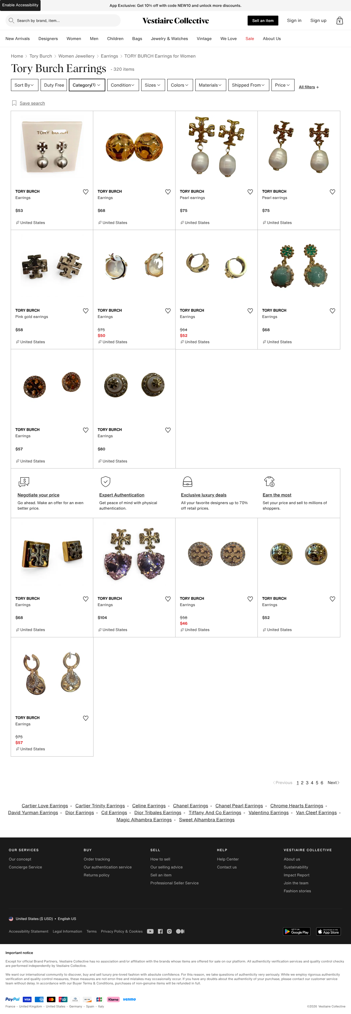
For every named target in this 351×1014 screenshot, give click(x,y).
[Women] (85, 38)
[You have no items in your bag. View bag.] (340, 20)
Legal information (67, 931)
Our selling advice (166, 867)
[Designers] (62, 38)
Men (94, 39)
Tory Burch (40, 56)
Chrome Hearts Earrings (296, 805)
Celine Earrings (149, 805)
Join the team (296, 883)
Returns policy (96, 875)
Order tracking (97, 859)
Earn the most (277, 495)
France (10, 1006)
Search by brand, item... (38, 20)
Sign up (318, 20)
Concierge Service (25, 867)
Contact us (227, 867)
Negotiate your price (39, 495)
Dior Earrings (79, 812)
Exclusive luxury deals (204, 495)
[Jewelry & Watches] (192, 38)
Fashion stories (297, 891)
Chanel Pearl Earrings (239, 805)
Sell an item (263, 20)
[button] (340, 20)
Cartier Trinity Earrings (100, 805)
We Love (228, 39)
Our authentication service (108, 867)
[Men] (103, 38)
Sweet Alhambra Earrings (207, 819)
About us (292, 859)
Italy (101, 1006)
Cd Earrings (114, 812)
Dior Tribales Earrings (157, 812)
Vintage (204, 39)
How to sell (160, 859)
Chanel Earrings (190, 805)
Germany (75, 1006)
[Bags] (146, 38)
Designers (48, 39)
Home (17, 56)
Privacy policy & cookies (122, 931)
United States (56, 1006)
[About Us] (285, 38)
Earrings (109, 56)
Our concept (20, 859)
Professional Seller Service (174, 883)
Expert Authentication (122, 495)
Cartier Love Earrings (45, 805)
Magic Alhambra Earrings (144, 819)
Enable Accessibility (20, 5)
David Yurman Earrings (33, 812)
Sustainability (296, 867)
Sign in (294, 20)
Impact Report (297, 875)
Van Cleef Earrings (316, 812)
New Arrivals (17, 39)
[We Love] (241, 38)
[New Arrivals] (34, 38)
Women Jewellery (76, 56)
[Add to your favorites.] (85, 192)
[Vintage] (216, 38)
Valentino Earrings (268, 812)
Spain (90, 1006)
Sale (250, 39)
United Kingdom (30, 1006)
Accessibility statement (28, 931)
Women (74, 39)
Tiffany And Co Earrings (215, 812)
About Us (272, 39)
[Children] (128, 38)
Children (115, 39)
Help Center (228, 859)
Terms (91, 931)
